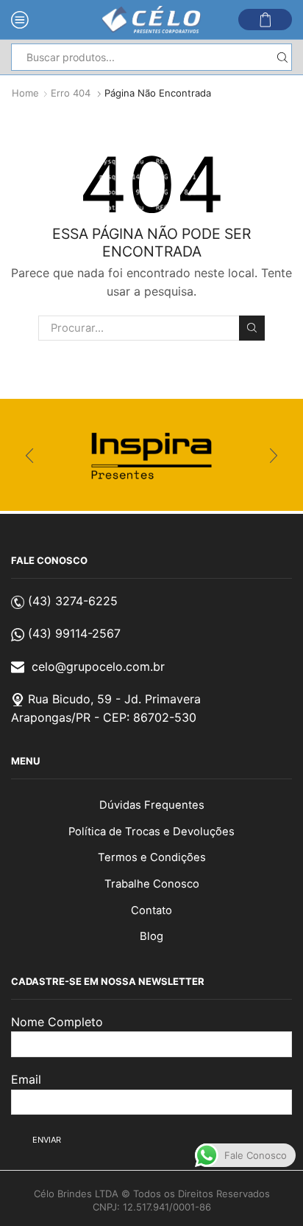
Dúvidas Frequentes (151, 805)
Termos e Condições (152, 857)
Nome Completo (57, 1021)
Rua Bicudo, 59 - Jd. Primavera (114, 699)
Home (25, 93)
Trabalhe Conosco (151, 884)
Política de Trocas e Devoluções (151, 831)
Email (26, 1079)
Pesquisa (251, 328)
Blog (151, 936)
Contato (151, 910)
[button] (29, 455)
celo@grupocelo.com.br (98, 666)
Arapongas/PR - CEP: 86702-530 (103, 717)
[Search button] (282, 57)
